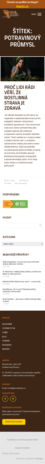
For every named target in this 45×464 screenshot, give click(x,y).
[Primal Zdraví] (11, 14)
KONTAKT (6, 349)
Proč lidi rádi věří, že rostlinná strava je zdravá (19, 98)
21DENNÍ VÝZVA (8, 328)
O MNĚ (5, 332)
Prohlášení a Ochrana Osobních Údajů (22, 439)
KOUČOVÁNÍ (7, 324)
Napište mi (22, 6)
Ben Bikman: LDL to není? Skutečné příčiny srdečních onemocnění (19, 290)
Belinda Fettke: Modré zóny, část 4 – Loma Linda (21, 282)
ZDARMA (6, 341)
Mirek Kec (24, 180)
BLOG (4, 337)
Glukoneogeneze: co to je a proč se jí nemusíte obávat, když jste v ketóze (21, 263)
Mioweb (39, 458)
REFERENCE (7, 345)
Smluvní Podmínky (22, 448)
